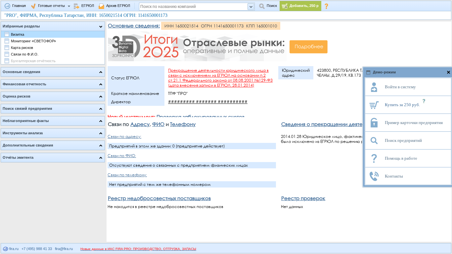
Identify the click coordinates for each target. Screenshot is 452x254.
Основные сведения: (134, 25)
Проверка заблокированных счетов (201, 117)
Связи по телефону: (127, 174)
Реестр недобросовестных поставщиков (159, 198)
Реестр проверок (303, 198)
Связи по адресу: (124, 136)
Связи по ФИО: (122, 155)
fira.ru (13, 249)
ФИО (158, 124)
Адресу (140, 124)
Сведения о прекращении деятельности (331, 124)
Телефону (183, 124)
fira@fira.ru (64, 249)
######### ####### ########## (208, 101)
